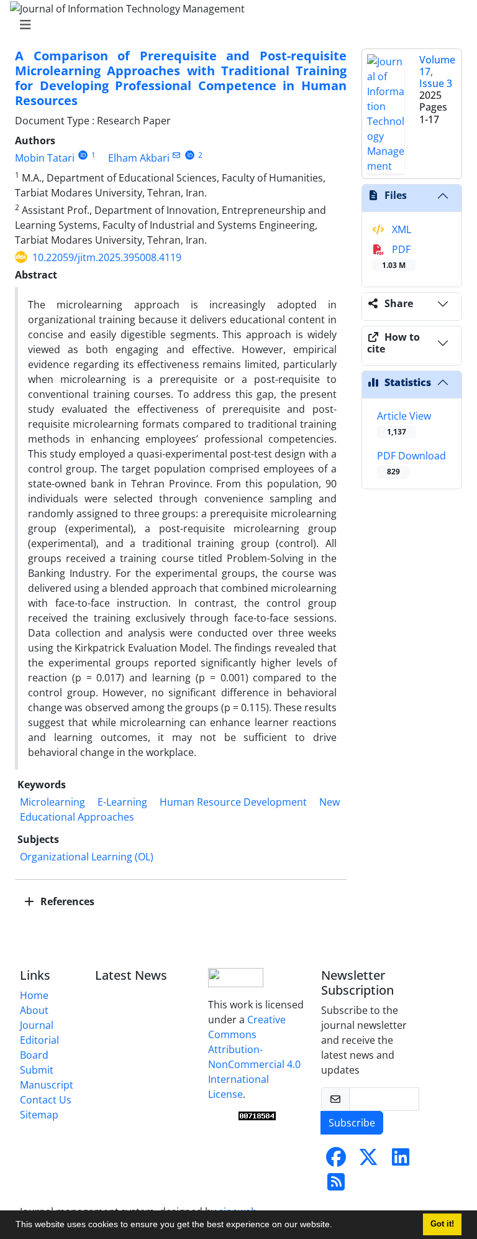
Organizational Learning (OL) (86, 857)
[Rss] (336, 1185)
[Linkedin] (401, 1161)
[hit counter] (257, 1116)
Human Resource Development (233, 802)
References (66, 901)
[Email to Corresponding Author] (176, 155)
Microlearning (52, 802)
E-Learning (122, 802)
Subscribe (352, 1123)
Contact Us (45, 1100)
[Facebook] (336, 1161)
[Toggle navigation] (235, 25)
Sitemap (39, 1115)
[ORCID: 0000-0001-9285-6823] (190, 155)
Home (34, 995)
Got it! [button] (442, 1224)
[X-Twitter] (368, 1161)
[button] (336, 1226)
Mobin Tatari (45, 158)
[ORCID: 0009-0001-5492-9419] (83, 155)
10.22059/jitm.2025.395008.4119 (106, 257)
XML (400, 229)
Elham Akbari (139, 158)
